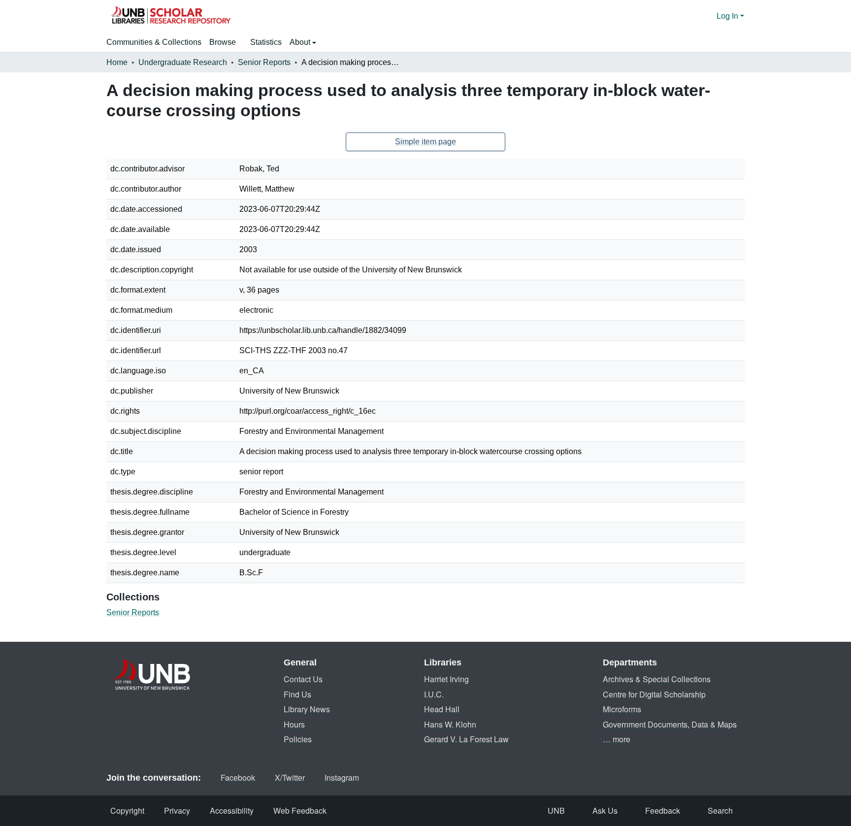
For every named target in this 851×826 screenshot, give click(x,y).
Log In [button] (728, 16)
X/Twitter (290, 777)
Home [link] (117, 62)
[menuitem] (225, 42)
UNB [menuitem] (556, 810)
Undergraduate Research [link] (182, 62)
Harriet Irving (446, 679)
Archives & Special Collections (657, 679)
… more (616, 739)
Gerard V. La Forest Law (466, 739)
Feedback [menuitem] (662, 810)
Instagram (342, 777)
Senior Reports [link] (264, 62)
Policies (298, 739)
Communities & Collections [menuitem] (153, 42)
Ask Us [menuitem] (605, 810)
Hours (294, 724)
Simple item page (425, 141)
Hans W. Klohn (450, 724)
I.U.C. (434, 694)
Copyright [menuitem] (127, 810)
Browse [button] (222, 42)
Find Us (297, 694)
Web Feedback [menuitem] (300, 810)
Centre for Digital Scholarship (654, 694)
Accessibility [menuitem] (232, 810)
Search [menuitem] (720, 810)
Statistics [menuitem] (266, 42)
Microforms (622, 709)
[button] (170, 16)
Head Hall (441, 709)
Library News (307, 709)
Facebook (238, 777)
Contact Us (303, 679)
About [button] (301, 42)
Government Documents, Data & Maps (670, 724)
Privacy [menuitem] (177, 810)
